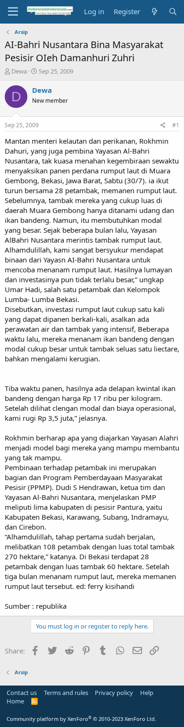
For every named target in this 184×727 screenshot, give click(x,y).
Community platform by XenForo (81, 718)
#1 (175, 125)
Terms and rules (66, 692)
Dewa (19, 71)
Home (15, 701)
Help (146, 692)
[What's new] (154, 11)
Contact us (22, 692)
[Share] (163, 125)
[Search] (173, 11)
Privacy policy (114, 692)
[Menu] (13, 12)
